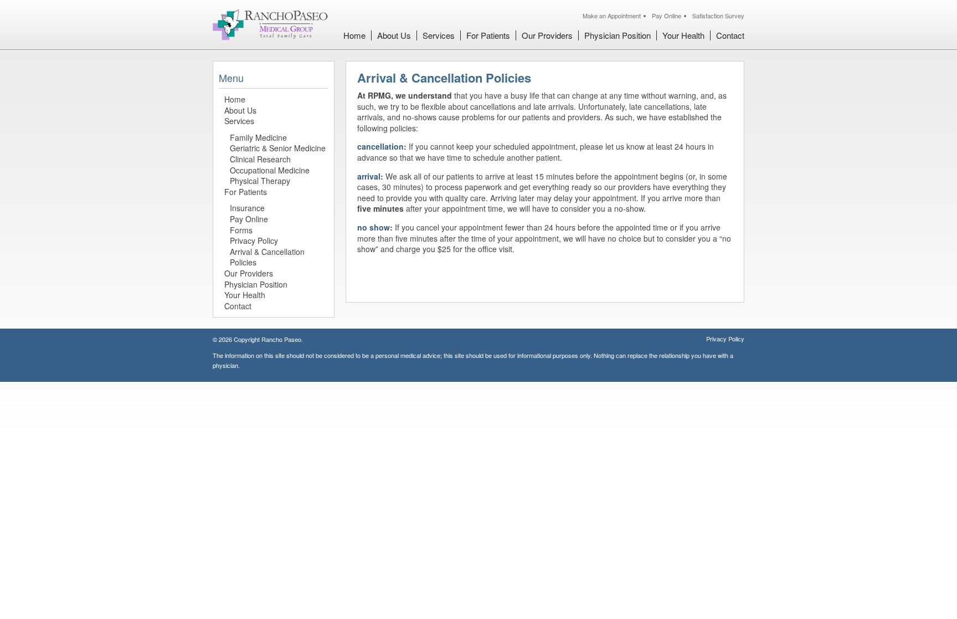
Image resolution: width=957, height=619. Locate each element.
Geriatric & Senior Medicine (278, 148)
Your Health (683, 35)
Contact (730, 35)
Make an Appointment (612, 15)
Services (439, 35)
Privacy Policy (254, 240)
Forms (241, 230)
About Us (394, 35)
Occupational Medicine (270, 170)
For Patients (488, 35)
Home (354, 35)
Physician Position (617, 35)
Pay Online (666, 15)
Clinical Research (260, 159)
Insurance (247, 207)
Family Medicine (258, 137)
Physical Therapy (260, 180)
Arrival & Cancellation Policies (267, 257)
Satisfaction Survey (718, 15)
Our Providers (547, 35)
